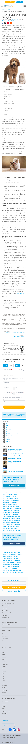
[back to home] (14, 6)
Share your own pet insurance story (9, 622)
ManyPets (4, 683)
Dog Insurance (5, 636)
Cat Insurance (5, 638)
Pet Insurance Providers (7, 612)
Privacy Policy (5, 735)
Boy (17, 365)
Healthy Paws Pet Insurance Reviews (12, 508)
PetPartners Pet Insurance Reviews (11, 520)
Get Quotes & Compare (7, 605)
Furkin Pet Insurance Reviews (10, 556)
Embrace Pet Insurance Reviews (11, 500)
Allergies (3, 20)
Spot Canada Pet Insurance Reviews (12, 570)
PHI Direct (4, 708)
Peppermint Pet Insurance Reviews (11, 560)
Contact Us (5, 720)
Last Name (17, 387)
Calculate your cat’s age (14, 543)
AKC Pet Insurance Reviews (10, 496)
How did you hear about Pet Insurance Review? (13, 397)
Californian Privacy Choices (15, 735)
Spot (3, 673)
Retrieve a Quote (19, 1)
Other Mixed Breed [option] (8, 375)
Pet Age (21, 369)
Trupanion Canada (6, 711)
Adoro (3, 650)
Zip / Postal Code (19, 392)
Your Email (6, 382)
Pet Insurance (5, 633)
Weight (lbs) (22, 374)
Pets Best (4, 687)
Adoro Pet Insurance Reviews (10, 494)
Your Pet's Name (8, 369)
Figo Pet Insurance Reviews (10, 504)
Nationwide (4, 685)
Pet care (12, 20)
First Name (6, 387)
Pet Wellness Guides (6, 9)
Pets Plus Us (4, 713)
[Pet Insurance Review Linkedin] (14, 729)
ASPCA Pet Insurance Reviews (10, 498)
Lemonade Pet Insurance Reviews (11, 510)
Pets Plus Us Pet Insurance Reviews (12, 562)
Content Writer (15, 19)
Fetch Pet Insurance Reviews (10, 502)
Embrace (4, 657)
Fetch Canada (5, 701)
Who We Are (4, 615)
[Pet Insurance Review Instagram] (18, 729)
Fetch (3, 678)
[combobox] (10, 376)
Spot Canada (4, 704)
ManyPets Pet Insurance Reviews (11, 512)
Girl (22, 365)
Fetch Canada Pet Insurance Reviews (12, 554)
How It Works (5, 610)
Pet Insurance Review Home (8, 603)
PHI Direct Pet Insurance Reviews (11, 566)
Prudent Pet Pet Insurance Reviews (11, 524)
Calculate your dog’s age (14, 485)
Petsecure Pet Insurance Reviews (11, 564)
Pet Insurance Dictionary (7, 624)
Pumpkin (4, 671)
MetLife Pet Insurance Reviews (10, 514)
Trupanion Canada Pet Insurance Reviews (13, 572)
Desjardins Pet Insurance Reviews (11, 552)
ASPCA (3, 654)
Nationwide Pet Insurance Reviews (11, 516)
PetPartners (4, 669)
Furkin (3, 706)
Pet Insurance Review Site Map (8, 739)
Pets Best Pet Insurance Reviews (11, 522)
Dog (9, 20)
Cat (6, 20)
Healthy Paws (5, 664)
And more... (4, 692)
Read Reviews (5, 608)
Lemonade (4, 666)
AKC (3, 652)
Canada (3, 640)
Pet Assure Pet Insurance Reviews (11, 518)
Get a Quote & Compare (10, 1)
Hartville (4, 661)
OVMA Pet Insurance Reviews (10, 558)
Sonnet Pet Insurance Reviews (10, 568)
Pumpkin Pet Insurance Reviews (11, 526)
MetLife (3, 680)
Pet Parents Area (5, 617)
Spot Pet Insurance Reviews (10, 528)
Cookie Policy (12, 737)
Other (5, 401)
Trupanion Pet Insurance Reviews (11, 530)
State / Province (8, 392)
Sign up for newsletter (8, 725)
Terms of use (5, 737)
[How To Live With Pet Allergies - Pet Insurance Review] (2, 23)
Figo (3, 659)
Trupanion (4, 676)
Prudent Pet (4, 690)
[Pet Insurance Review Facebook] (10, 729)
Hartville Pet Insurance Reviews (11, 506)
